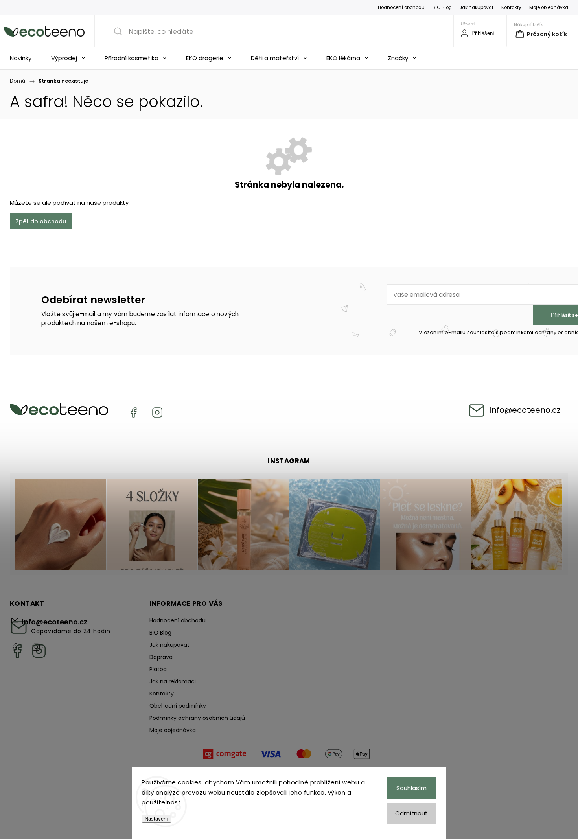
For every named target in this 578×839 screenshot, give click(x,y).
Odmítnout (411, 813)
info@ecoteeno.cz (525, 410)
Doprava (161, 657)
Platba (158, 669)
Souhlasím (411, 788)
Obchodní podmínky (177, 706)
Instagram (157, 412)
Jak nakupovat (476, 7)
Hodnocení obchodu (401, 7)
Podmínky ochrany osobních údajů (197, 718)
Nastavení (156, 819)
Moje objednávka (548, 7)
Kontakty (511, 7)
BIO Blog (442, 7)
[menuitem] (22, 58)
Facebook (134, 412)
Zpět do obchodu (41, 221)
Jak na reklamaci (172, 681)
